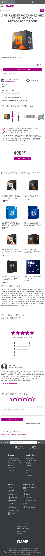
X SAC (13, 491)
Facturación (29, 475)
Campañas (11, 470)
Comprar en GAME (31, 460)
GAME (10, 6)
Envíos (28, 468)
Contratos (19, 533)
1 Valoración (16, 93)
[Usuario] (38, 6)
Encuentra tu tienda (14, 460)
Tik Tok (13, 504)
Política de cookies (21, 531)
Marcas (10, 473)
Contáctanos (29, 458)
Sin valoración (6, 93)
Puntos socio (30, 504)
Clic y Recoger (30, 463)
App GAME (11, 465)
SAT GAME (11, 468)
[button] (42, 10)
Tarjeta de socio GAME (15, 463)
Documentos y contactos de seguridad (13, 434)
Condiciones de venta (22, 524)
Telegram (14, 507)
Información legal (21, 526)
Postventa (29, 473)
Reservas (28, 465)
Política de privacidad (22, 528)
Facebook (14, 497)
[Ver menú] (2, 6)
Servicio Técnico (30, 478)
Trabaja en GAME (13, 458)
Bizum (28, 491)
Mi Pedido (29, 470)
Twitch (12, 513)
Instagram (14, 494)
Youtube (13, 500)
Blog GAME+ (15, 510)
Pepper (28, 494)
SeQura (28, 497)
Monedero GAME (31, 500)
